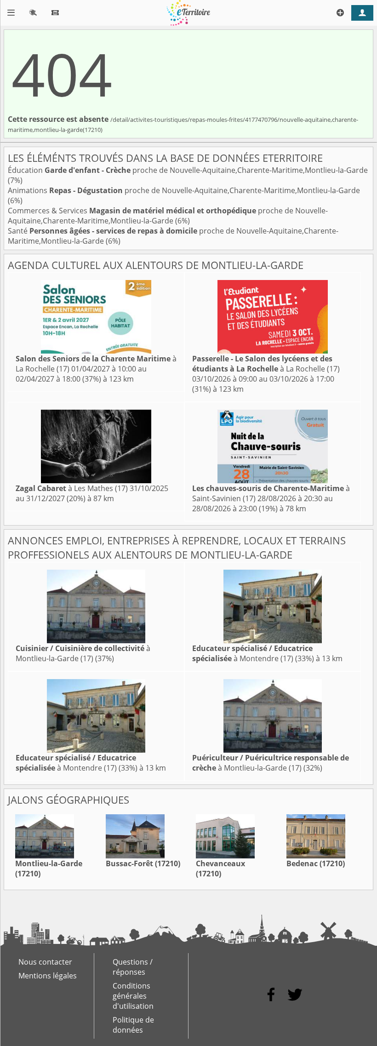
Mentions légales (47, 976)
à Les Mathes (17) (72, 488)
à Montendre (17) (252, 653)
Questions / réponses (133, 967)
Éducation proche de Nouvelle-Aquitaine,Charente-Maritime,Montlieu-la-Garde (188, 170)
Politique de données (133, 1025)
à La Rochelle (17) (266, 364)
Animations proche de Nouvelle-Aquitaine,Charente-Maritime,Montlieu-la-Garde (184, 190)
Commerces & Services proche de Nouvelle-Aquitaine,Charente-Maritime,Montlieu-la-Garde (168, 216)
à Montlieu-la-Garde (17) (83, 653)
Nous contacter (45, 962)
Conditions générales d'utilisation (133, 996)
